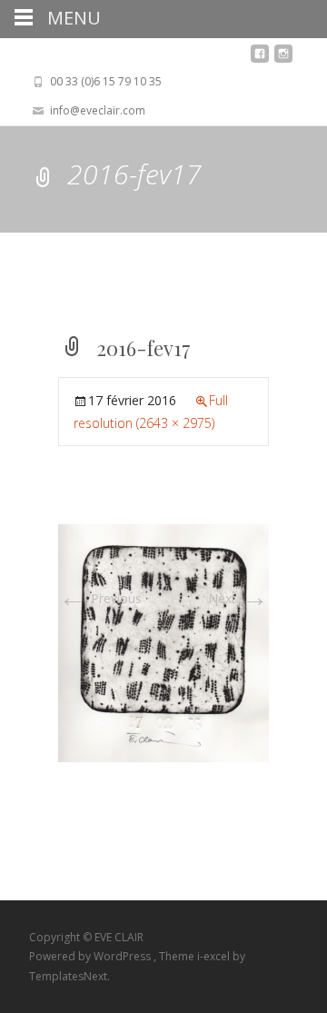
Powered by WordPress (91, 956)
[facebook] (260, 58)
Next (238, 598)
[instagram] (283, 58)
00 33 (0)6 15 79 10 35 (106, 81)
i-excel (215, 956)
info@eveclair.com (97, 110)
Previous (100, 598)
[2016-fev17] (163, 642)
